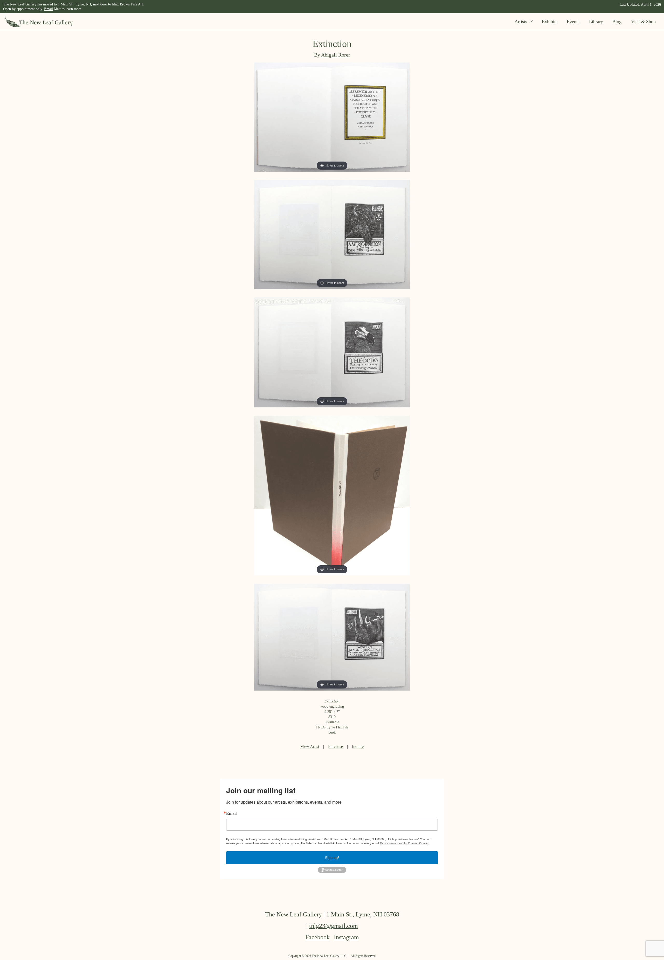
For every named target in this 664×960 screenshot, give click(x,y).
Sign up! (332, 857)
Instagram (346, 937)
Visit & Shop (643, 21)
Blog (616, 21)
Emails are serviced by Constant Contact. (404, 843)
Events (573, 21)
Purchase (335, 746)
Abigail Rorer (335, 55)
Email (48, 9)
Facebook (317, 937)
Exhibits (549, 21)
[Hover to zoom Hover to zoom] (332, 116)
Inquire (358, 746)
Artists (521, 21)
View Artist (309, 746)
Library (596, 21)
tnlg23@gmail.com (333, 925)
